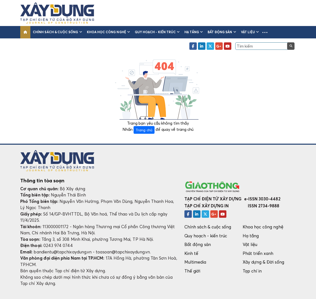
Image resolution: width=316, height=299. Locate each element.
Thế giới (192, 270)
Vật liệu (248, 32)
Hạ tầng (191, 32)
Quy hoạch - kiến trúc (155, 32)
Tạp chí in (252, 270)
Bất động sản (220, 32)
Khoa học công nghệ (106, 32)
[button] (264, 32)
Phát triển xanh (258, 253)
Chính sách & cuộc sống (55, 32)
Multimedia (195, 262)
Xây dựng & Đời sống (263, 262)
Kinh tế (191, 253)
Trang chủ (144, 130)
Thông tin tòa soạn (42, 181)
